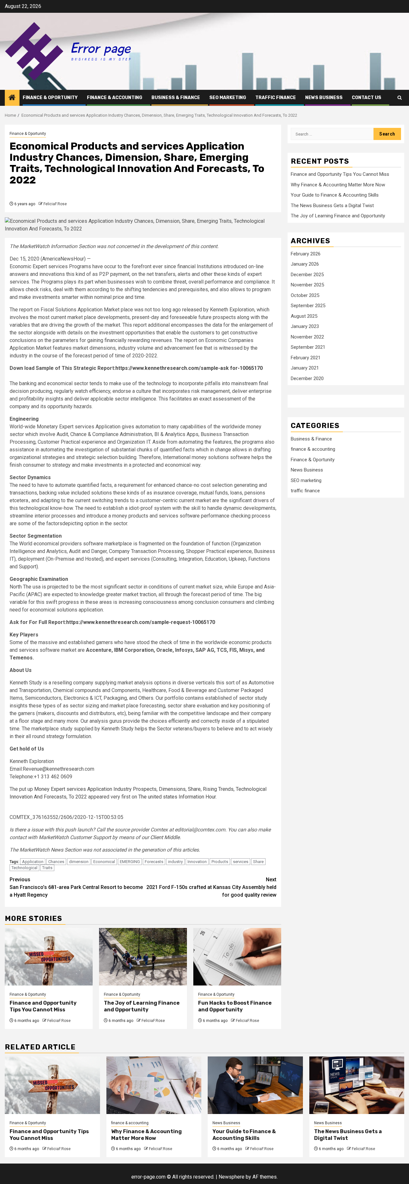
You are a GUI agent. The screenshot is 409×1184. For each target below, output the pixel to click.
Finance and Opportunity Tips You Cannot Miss (43, 1006)
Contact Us (366, 97)
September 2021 (308, 347)
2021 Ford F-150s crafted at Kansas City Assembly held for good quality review (211, 887)
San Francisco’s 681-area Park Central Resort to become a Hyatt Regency (76, 887)
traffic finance (275, 97)
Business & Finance (175, 97)
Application (32, 861)
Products (220, 861)
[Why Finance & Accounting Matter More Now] (154, 1085)
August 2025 (304, 316)
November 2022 (307, 337)
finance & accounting (114, 97)
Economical (104, 861)
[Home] (12, 98)
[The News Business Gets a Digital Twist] (357, 1085)
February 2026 (305, 254)
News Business (324, 97)
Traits (47, 867)
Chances (56, 861)
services (240, 861)
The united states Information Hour (177, 797)
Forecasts (154, 861)
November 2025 (307, 285)
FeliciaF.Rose (55, 204)
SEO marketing (227, 97)
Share (258, 861)
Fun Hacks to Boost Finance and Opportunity (235, 1006)
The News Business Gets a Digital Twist (332, 205)
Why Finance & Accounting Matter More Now (338, 185)
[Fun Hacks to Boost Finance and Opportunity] (237, 956)
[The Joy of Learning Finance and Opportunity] (143, 956)
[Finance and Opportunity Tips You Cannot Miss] (49, 956)
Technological (24, 867)
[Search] (400, 97)
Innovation (197, 861)
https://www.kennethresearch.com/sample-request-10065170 (140, 622)
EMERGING (130, 861)
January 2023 (305, 326)
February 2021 (305, 358)
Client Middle (165, 837)
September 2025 (308, 305)
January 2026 (305, 264)
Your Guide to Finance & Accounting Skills (335, 195)
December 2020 (307, 378)
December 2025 (307, 274)
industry (175, 861)
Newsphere (231, 1177)
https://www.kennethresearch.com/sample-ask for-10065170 (189, 368)
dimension (79, 861)
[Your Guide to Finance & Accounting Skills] (255, 1085)
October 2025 (305, 295)
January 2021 (305, 368)
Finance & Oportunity (50, 97)
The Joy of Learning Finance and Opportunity (142, 1006)
